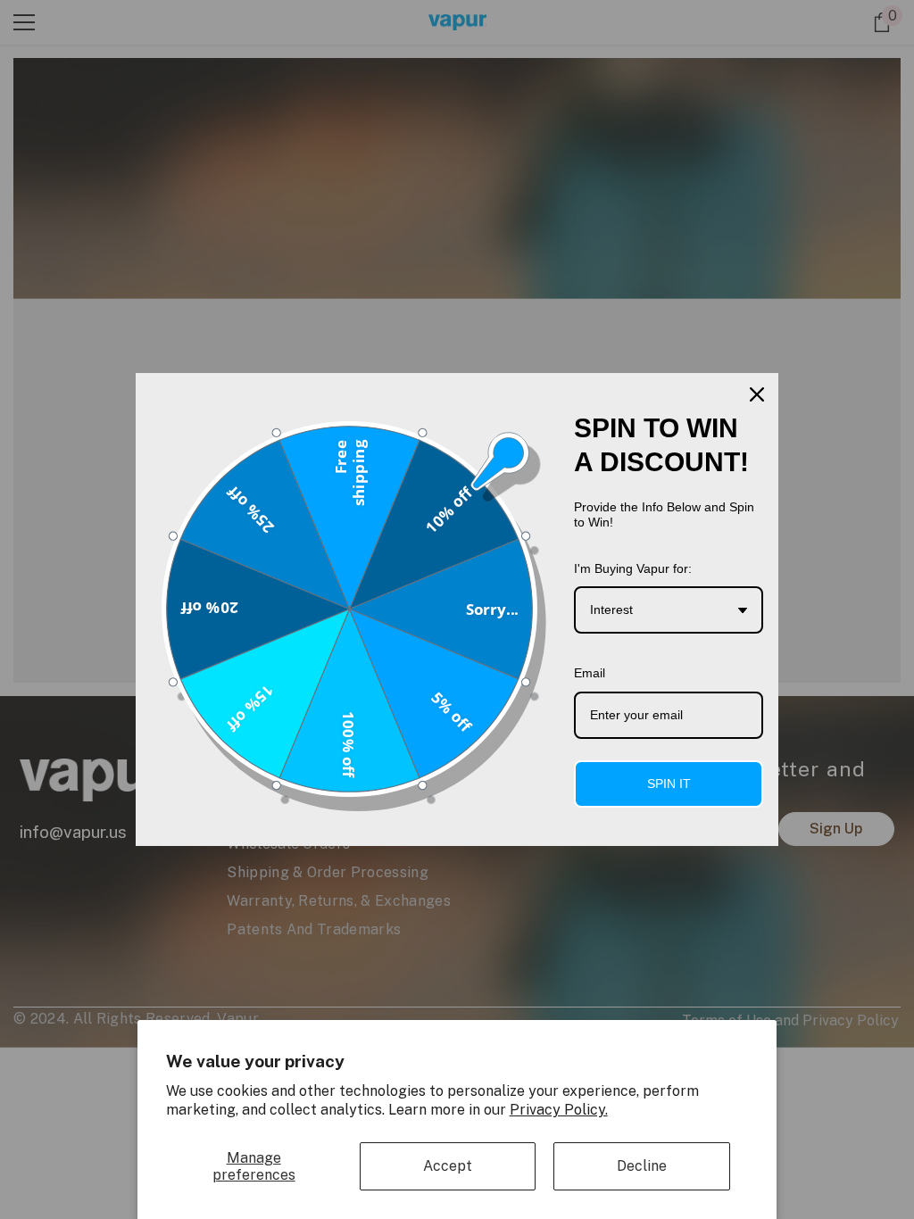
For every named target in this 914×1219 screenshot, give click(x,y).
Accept (447, 1165)
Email (589, 673)
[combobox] (668, 610)
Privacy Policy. (559, 1109)
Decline (642, 1165)
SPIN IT (669, 783)
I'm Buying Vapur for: (633, 568)
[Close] (756, 394)
